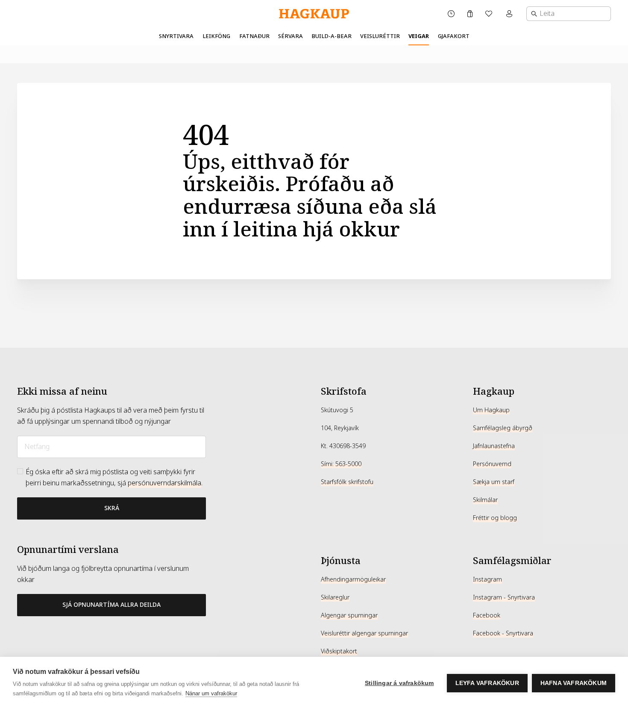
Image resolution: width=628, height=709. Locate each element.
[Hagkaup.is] (314, 14)
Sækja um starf (493, 482)
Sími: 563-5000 (341, 464)
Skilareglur (335, 597)
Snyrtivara (176, 36)
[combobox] (568, 14)
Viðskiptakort (339, 651)
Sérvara (290, 36)
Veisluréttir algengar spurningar (364, 633)
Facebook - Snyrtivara (503, 633)
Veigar (418, 36)
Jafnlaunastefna (494, 446)
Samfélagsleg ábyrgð (502, 428)
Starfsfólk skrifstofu (347, 482)
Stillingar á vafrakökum (399, 683)
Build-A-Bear (331, 36)
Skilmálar (485, 500)
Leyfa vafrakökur (487, 683)
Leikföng (216, 36)
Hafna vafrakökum (573, 683)
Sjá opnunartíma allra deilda (111, 604)
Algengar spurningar (349, 615)
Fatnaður (254, 36)
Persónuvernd (492, 464)
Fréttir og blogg (495, 518)
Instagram (487, 579)
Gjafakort (454, 36)
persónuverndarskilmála (164, 483)
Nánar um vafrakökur (211, 693)
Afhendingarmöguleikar (353, 579)
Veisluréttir (380, 36)
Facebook (486, 615)
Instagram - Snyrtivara (504, 597)
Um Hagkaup (491, 410)
